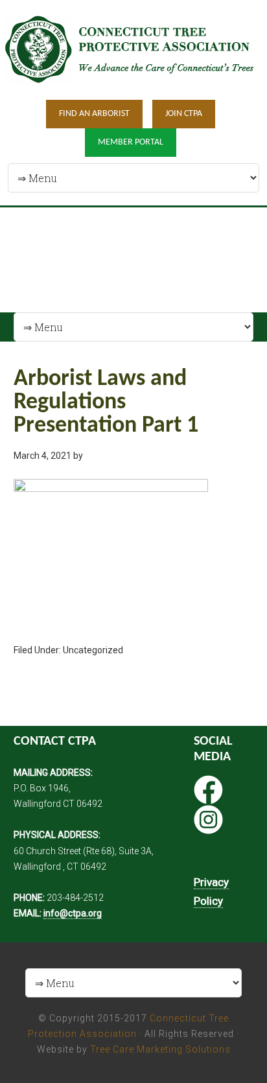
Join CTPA (183, 114)
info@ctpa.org (72, 913)
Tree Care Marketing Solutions (160, 1049)
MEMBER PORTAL (130, 142)
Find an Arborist (94, 114)
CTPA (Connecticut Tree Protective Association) (133, 49)
